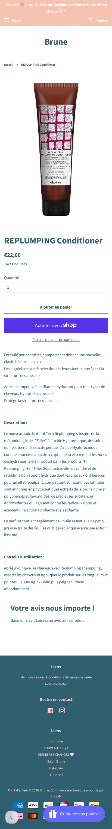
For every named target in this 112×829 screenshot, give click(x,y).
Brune (56, 42)
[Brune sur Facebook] (50, 711)
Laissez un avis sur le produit (60, 620)
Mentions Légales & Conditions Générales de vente (56, 677)
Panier (102, 20)
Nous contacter (56, 684)
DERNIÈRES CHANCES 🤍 (56, 754)
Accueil (8, 64)
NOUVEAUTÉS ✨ (56, 748)
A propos (56, 775)
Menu (16, 20)
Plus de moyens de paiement (56, 340)
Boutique (56, 741)
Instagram (56, 768)
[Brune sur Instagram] (62, 711)
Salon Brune (56, 761)
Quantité (11, 278)
